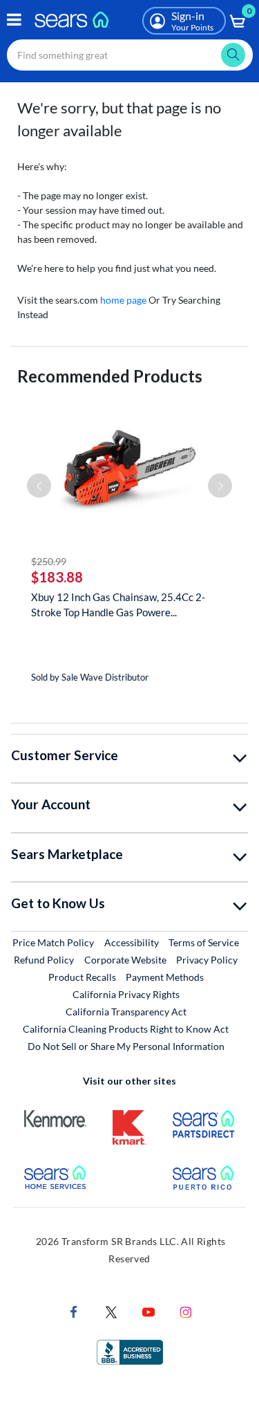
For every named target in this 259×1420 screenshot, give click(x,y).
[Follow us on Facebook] (74, 1310)
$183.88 (57, 577)
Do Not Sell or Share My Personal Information (126, 1046)
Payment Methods (165, 977)
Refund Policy (44, 960)
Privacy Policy (207, 960)
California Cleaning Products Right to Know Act (126, 1029)
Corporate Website (126, 959)
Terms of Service (204, 942)
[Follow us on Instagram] (186, 1310)
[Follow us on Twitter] (111, 1310)
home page (123, 300)
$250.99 (48, 561)
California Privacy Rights (126, 994)
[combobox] (130, 55)
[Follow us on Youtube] (148, 1310)
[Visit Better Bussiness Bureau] (130, 1350)
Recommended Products (109, 376)
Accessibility (131, 942)
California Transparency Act (126, 1011)
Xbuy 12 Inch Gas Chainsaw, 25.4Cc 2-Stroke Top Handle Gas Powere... (118, 604)
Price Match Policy (53, 942)
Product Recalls (82, 977)
